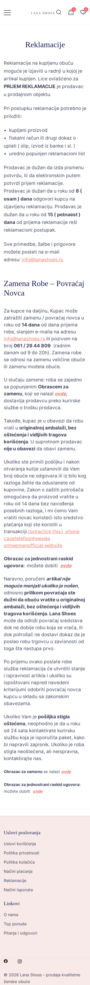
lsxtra (34, 531)
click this (51, 531)
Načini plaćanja (18, 871)
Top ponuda (15, 923)
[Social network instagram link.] (20, 960)
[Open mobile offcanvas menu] (7, 12)
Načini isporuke (18, 889)
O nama (11, 914)
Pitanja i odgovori (20, 933)
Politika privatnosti (21, 852)
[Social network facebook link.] (6, 960)
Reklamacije (15, 880)
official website (45, 545)
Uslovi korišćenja (20, 843)
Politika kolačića (19, 862)
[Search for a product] (59, 12)
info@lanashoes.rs (42, 259)
